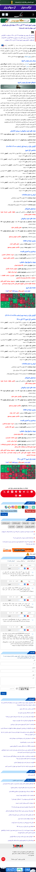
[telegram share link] (26, 507)
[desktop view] (7, 14)
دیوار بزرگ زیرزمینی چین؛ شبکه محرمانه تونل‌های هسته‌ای (20, 811)
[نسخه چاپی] (33, 507)
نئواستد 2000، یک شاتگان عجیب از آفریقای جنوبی (22, 746)
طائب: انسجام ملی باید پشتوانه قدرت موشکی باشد (21, 738)
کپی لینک (4, 514)
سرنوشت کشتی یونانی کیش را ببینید (25, 803)
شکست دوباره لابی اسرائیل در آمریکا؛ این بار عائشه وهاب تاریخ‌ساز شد (18, 533)
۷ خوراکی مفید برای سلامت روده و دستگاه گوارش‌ (22, 837)
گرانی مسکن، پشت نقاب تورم (27, 709)
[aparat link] (16, 495)
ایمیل (33, 668)
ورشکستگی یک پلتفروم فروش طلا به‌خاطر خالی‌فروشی (21, 840)
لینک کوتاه (31, 511)
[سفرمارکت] (18, 550)
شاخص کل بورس (30, 527)
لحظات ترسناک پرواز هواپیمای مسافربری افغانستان (21, 791)
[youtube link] (20, 495)
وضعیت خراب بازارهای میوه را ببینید (25, 795)
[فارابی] (18, 20)
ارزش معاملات (16, 523)
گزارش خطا (33, 554)
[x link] (4, 491)
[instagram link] (12, 491)
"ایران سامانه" (14, 859)
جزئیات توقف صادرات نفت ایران (26, 819)
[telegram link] (24, 491)
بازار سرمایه (25, 523)
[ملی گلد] (18, 2)
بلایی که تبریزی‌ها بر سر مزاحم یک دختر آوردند (23, 823)
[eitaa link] (8, 491)
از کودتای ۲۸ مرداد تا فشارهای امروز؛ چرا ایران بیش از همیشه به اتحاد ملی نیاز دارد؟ (19, 543)
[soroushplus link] (16, 491)
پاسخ (9, 568)
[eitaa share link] (16, 507)
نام (34, 660)
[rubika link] (31, 491)
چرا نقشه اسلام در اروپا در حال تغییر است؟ (23, 538)
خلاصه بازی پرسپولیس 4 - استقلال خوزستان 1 (23, 799)
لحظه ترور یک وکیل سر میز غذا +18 (25, 827)
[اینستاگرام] (12, 506)
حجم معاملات (6, 523)
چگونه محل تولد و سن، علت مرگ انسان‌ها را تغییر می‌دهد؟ (20, 717)
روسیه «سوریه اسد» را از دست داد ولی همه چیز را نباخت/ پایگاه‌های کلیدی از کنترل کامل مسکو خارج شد (18, 832)
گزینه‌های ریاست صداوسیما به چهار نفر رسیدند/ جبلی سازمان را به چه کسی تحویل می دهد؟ (18, 733)
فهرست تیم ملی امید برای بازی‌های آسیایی (24, 762)
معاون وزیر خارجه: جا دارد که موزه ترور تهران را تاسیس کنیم (19, 766)
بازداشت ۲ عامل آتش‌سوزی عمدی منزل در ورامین (22, 724)
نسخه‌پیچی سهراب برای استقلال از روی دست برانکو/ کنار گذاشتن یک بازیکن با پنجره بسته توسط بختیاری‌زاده (18, 704)
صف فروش (20, 527)
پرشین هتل (31, 775)
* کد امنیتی (32, 688)
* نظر (34, 675)
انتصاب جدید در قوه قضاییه (27, 742)
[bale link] (20, 491)
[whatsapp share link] (19, 507)
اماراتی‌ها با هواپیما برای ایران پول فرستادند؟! (23, 807)
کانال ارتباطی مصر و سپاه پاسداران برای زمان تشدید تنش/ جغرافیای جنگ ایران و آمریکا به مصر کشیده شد (19, 751)
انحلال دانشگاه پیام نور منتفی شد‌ (26, 713)
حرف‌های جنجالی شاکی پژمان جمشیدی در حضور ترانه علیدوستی (18, 784)
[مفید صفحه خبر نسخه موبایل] (18, 7)
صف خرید (11, 527)
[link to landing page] (18, 14)
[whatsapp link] (27, 491)
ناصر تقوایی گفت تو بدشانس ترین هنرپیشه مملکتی (21, 815)
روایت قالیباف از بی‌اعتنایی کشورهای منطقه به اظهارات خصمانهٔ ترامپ (17, 728)
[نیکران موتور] (18, 87)
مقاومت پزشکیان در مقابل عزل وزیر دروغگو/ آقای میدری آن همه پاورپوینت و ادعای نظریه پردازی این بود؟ (20, 757)
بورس (27, 66)
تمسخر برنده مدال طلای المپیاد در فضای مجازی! (22, 788)
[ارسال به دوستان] (30, 507)
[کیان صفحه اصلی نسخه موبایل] (18, 869)
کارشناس (26, 64)
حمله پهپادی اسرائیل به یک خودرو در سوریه (23, 721)
